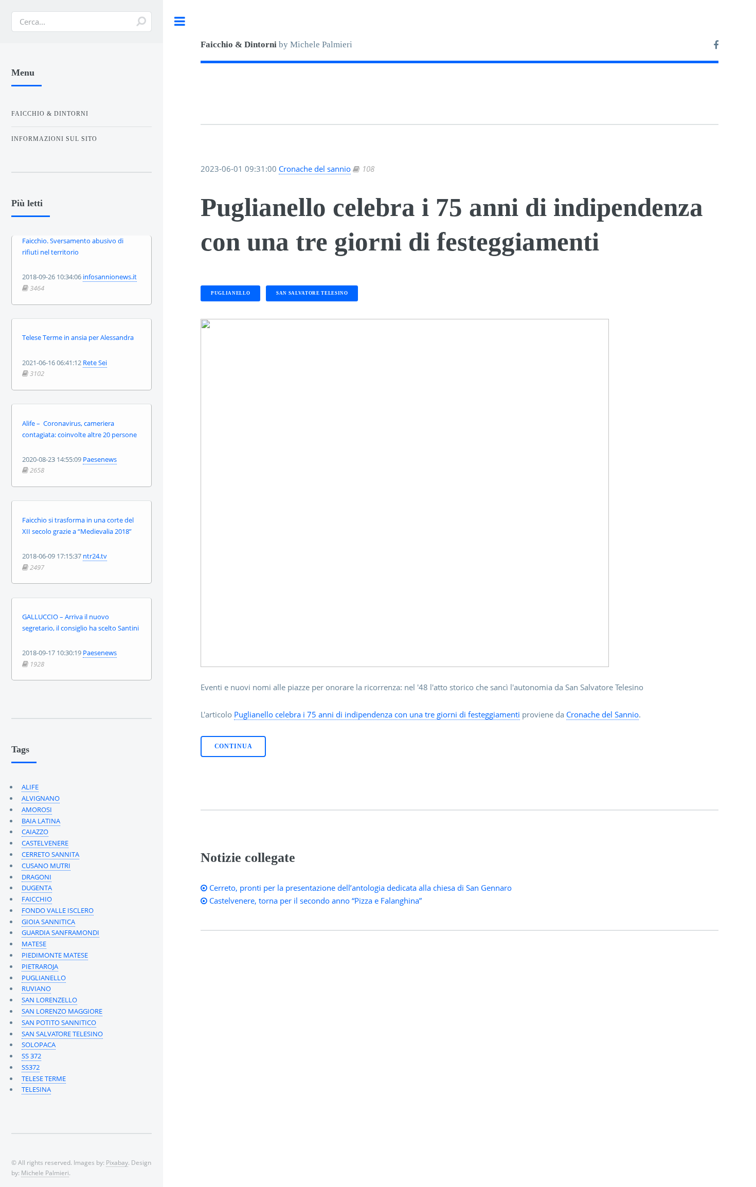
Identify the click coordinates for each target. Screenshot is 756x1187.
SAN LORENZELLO (49, 999)
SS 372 (31, 1055)
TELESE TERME (44, 1078)
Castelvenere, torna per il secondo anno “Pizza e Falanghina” (314, 900)
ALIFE (30, 787)
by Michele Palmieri (276, 44)
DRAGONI (36, 877)
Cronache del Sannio (602, 714)
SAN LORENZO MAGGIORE (62, 1011)
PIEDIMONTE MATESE (55, 955)
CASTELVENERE (45, 843)
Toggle (180, 21)
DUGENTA (37, 887)
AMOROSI (37, 809)
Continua (233, 746)
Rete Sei (95, 362)
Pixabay (117, 1162)
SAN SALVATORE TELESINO (312, 293)
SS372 (31, 1067)
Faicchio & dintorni (49, 113)
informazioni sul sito (54, 138)
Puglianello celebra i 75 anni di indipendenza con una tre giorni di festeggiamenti (377, 714)
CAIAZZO (35, 831)
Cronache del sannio (315, 169)
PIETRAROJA (40, 966)
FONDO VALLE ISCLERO (58, 910)
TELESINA (36, 1089)
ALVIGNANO (41, 798)
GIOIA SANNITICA (48, 921)
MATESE (34, 943)
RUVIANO (36, 988)
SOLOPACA (39, 1044)
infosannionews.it (110, 276)
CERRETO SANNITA (50, 854)
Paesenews (100, 459)
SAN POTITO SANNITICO (59, 1022)
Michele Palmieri (45, 1172)
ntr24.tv (95, 556)
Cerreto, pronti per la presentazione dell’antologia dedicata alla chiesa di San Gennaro (359, 888)
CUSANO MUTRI (46, 865)
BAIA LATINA (41, 820)
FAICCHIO (37, 899)
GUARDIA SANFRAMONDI (60, 932)
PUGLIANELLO (230, 293)
